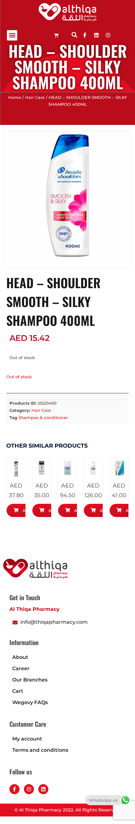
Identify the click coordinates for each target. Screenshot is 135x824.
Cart (17, 691)
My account (27, 739)
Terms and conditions (40, 750)
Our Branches (29, 680)
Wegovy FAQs (30, 702)
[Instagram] (29, 789)
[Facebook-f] (14, 789)
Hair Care (35, 97)
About (20, 657)
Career (21, 668)
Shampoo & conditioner (43, 417)
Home (14, 97)
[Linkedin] (96, 35)
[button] (12, 35)
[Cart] (56, 35)
